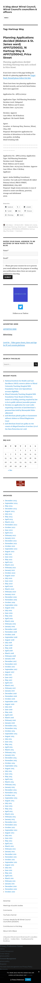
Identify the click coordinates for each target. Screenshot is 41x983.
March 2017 (9, 685)
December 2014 (11, 758)
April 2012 (9, 843)
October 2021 (10, 546)
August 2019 (9, 608)
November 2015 (11, 728)
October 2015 (10, 731)
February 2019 (10, 624)
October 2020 (10, 573)
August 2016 (9, 704)
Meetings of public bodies (13, 905)
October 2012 (10, 827)
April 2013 (8, 811)
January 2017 (10, 691)
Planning (14, 227)
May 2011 (8, 873)
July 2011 (8, 868)
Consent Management (6, 951)
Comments (7, 910)
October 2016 (10, 699)
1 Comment (18, 231)
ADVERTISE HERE (9, 329)
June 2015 (8, 742)
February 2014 (10, 785)
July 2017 (8, 675)
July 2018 (8, 643)
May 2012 (8, 841)
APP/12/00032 (15, 229)
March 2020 (9, 589)
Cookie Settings (4, 953)
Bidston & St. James (31, 225)
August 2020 (10, 576)
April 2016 (9, 715)
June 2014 (8, 774)
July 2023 (8, 514)
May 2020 (8, 584)
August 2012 (9, 833)
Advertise (6, 901)
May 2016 (8, 712)
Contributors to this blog (12, 926)
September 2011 (11, 862)
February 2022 (10, 535)
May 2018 (8, 648)
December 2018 (11, 629)
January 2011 (9, 884)
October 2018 (10, 634)
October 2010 (10, 892)
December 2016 (11, 693)
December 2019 (11, 597)
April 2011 (8, 876)
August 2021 (9, 551)
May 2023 (8, 517)
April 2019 (9, 618)
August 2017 (9, 672)
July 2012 (8, 835)
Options (2, 949)
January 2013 (10, 819)
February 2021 (10, 568)
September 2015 (11, 734)
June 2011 (8, 870)
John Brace (9, 225)
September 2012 (11, 830)
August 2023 (9, 511)
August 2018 (9, 640)
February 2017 (10, 688)
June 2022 (9, 530)
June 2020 (9, 581)
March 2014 (9, 782)
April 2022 (9, 533)
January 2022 (10, 538)
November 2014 (11, 760)
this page (29, 975)
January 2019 (10, 626)
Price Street (10, 231)
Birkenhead (7, 227)
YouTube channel (9, 915)
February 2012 (10, 849)
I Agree (28, 979)
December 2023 (11, 509)
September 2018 (11, 637)
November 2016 (11, 696)
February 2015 (10, 752)
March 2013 (9, 814)
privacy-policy (4, 956)
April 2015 (9, 747)
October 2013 (10, 795)
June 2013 (8, 806)
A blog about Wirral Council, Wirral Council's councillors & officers (20, 9)
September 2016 (11, 701)
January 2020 (10, 594)
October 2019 (10, 602)
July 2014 (8, 771)
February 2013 (10, 817)
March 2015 (9, 750)
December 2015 (11, 726)
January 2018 (10, 659)
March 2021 (9, 565)
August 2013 (9, 801)
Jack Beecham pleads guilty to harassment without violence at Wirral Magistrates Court (21, 418)
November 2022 (11, 525)
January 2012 (10, 851)
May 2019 (8, 616)
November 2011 (11, 857)
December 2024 (11, 501)
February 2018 (10, 656)
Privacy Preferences (18, 979)
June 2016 (8, 710)
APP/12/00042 (24, 229)
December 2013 (10, 790)
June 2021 (8, 557)
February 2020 (10, 592)
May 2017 (8, 680)
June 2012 (8, 838)
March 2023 (9, 522)
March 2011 (9, 878)
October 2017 (10, 667)
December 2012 (11, 822)
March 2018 (9, 653)
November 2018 (11, 632)
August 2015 (9, 736)
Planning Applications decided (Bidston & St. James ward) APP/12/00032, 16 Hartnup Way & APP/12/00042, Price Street (18, 47)
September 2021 (11, 549)
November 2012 (11, 825)
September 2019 (11, 605)
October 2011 (10, 860)
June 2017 (8, 677)
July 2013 (8, 803)
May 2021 (8, 559)
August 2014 (9, 768)
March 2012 (9, 846)
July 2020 (8, 578)
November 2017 (11, 664)
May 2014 (8, 776)
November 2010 (11, 889)
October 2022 (10, 527)
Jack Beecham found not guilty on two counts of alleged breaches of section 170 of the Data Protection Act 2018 (21, 426)
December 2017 (10, 661)
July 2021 (8, 554)
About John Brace (10, 931)
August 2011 (9, 865)
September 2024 (11, 503)
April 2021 (9, 562)
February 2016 (10, 720)
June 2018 (8, 645)
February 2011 (10, 881)
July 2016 (8, 707)
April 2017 (8, 683)
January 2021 (10, 570)
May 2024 (8, 506)
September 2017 (11, 669)
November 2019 (11, 600)
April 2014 (9, 779)
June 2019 (8, 613)
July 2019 (8, 610)
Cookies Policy (15, 939)
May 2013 (8, 809)
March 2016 (9, 718)
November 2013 (11, 793)
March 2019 (9, 621)
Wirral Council (22, 227)
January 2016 (10, 723)
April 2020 (9, 586)
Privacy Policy (27, 967)
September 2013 (11, 798)
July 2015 (8, 739)
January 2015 (10, 755)
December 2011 (10, 854)
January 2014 (10, 787)
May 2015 (8, 744)
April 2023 (9, 519)
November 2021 (11, 543)
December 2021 (11, 541)
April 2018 (9, 651)
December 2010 (11, 886)
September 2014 (11, 766)
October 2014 (10, 763)
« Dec (10, 470)
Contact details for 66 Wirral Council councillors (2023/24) (16, 921)
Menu (6, 17)
